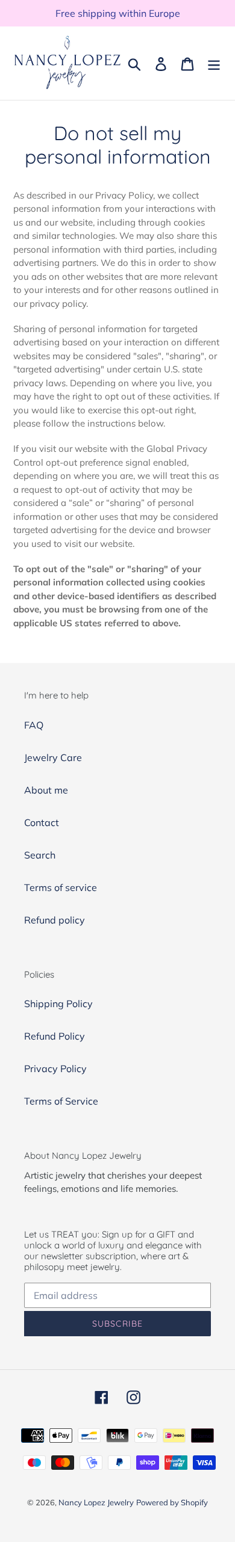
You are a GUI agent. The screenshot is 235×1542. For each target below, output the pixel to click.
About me (46, 790)
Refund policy (54, 920)
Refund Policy (54, 1036)
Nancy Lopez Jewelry (96, 1502)
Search (39, 855)
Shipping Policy (58, 1004)
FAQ (33, 725)
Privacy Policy (55, 1068)
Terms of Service (61, 1101)
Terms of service (60, 887)
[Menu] (214, 63)
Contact (41, 822)
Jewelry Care (53, 757)
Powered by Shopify (172, 1502)
